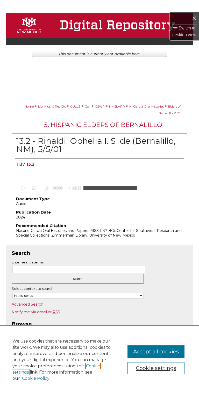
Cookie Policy (35, 378)
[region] (99, 359)
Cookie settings (156, 368)
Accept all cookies (156, 351)
